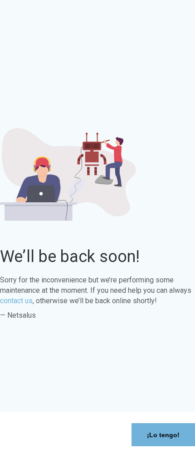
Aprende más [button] (30, 451)
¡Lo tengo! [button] (163, 435)
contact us (16, 300)
